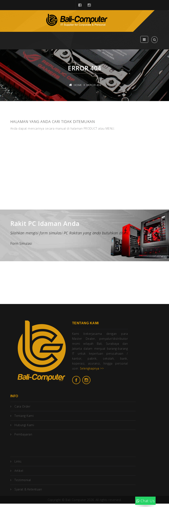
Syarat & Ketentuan (28, 489)
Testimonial (22, 480)
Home (78, 85)
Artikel (18, 471)
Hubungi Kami (24, 425)
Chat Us (147, 500)
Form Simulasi (21, 243)
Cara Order (22, 406)
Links (17, 461)
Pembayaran (23, 434)
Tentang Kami (24, 416)
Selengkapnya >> (92, 368)
